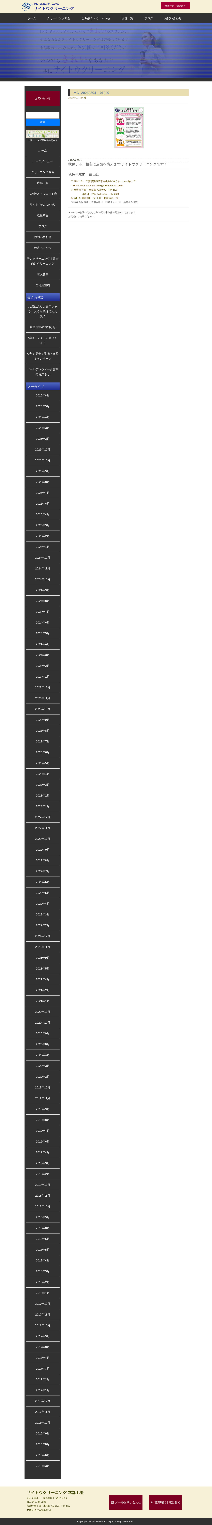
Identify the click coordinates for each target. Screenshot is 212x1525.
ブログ (148, 18)
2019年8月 (43, 1119)
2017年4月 (43, 1357)
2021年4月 (43, 979)
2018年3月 (43, 1271)
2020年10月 (42, 1022)
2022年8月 (43, 860)
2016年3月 (43, 1465)
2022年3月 (43, 914)
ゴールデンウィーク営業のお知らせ (43, 372)
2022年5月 (43, 892)
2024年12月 (42, 557)
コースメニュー (43, 161)
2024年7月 (43, 611)
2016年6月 (43, 1455)
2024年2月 (43, 665)
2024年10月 (42, 579)
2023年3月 (43, 784)
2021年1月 (43, 1001)
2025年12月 (42, 449)
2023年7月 (43, 741)
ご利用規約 (42, 285)
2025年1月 (43, 546)
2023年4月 (43, 773)
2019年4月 (43, 1152)
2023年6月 (43, 752)
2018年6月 (43, 1238)
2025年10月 (42, 460)
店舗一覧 (127, 18)
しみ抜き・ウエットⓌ (95, 18)
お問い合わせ (173, 18)
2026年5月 (43, 406)
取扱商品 (42, 215)
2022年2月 (43, 925)
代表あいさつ (42, 247)
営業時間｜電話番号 (175, 6)
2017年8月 (43, 1347)
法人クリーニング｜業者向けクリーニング (43, 261)
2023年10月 (42, 709)
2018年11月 (42, 1195)
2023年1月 (43, 806)
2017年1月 (43, 1390)
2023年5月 (43, 763)
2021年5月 (43, 968)
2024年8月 (43, 600)
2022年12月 (42, 817)
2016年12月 (42, 1401)
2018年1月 (43, 1292)
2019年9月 (43, 1109)
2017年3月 (43, 1368)
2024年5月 (43, 633)
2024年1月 (43, 676)
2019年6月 (43, 1141)
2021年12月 (42, 936)
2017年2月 (43, 1379)
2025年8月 (43, 482)
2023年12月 (42, 687)
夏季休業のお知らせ (43, 327)
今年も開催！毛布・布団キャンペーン (43, 356)
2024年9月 (43, 590)
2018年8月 (43, 1228)
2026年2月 (43, 438)
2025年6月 (43, 503)
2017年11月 (42, 1314)
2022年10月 (42, 838)
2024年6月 (43, 622)
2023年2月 (43, 795)
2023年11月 (42, 698)
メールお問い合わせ (128, 1502)
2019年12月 (42, 1087)
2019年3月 (43, 1163)
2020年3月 (43, 1065)
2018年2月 (43, 1282)
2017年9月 (43, 1336)
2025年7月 (43, 492)
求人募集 (42, 274)
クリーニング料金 (58, 18)
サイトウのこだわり (43, 204)
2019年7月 (43, 1130)
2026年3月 (43, 427)
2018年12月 (42, 1184)
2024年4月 (43, 644)
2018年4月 (43, 1260)
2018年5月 (43, 1249)
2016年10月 (42, 1422)
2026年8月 (43, 395)
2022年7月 (43, 871)
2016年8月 (43, 1444)
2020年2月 (43, 1076)
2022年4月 (43, 903)
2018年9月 (43, 1217)
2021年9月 (43, 957)
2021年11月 (42, 946)
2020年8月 (43, 1044)
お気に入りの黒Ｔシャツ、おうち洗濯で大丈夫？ (42, 311)
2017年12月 (42, 1303)
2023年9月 (43, 719)
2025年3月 (43, 525)
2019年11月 (42, 1098)
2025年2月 (43, 536)
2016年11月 (42, 1411)
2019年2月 (43, 1174)
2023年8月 (43, 730)
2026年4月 (43, 417)
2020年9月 (43, 1033)
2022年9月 (43, 849)
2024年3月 (43, 655)
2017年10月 (42, 1325)
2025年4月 (43, 514)
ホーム (31, 18)
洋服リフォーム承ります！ (42, 340)
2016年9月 (43, 1433)
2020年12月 (42, 1011)
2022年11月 (42, 828)
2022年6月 (43, 882)
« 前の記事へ (75, 160)
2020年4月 (43, 1055)
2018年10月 (42, 1206)
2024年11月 (42, 568)
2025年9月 (43, 471)
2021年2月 (43, 990)
